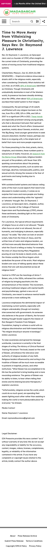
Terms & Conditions (34, 541)
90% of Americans (35, 98)
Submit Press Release (14, 541)
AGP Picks (6, 4)
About (12, 536)
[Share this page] (43, 21)
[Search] (32, 21)
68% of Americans (28, 86)
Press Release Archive (27, 536)
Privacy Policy (35, 546)
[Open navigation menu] (4, 21)
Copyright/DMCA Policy (16, 546)
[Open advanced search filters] (37, 21)
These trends (36, 116)
